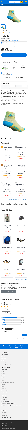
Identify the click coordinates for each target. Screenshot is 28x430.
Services (12, 5)
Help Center (22, 345)
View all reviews (5, 312)
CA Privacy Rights (5, 401)
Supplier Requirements (6, 364)
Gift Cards (3, 377)
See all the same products (21, 279)
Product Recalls (4, 390)
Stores (2, 371)
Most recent (8, 328)
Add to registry (21, 77)
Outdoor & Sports (14, 88)
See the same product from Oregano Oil (18, 199)
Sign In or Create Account (10, 345)
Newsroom (3, 358)
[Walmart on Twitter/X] (5, 418)
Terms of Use (4, 397)
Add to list (7, 77)
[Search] (22, 2)
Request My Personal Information (8, 403)
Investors (3, 360)
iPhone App (3, 410)
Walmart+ (3, 375)
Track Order (10, 347)
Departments (6, 5)
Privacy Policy (4, 399)
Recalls (2, 386)
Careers (3, 356)
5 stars (2, 317)
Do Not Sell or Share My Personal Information (11, 405)
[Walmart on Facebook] (2, 418)
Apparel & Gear (22, 88)
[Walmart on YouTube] (8, 418)
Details (12, 74)
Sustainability (4, 362)
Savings (17, 5)
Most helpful (4, 331)
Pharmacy (3, 384)
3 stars (2, 320)
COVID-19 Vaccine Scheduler (7, 382)
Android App (4, 412)
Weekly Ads (19, 347)
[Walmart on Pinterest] (10, 418)
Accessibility (4, 388)
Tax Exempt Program (5, 392)
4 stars (2, 319)
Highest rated (17, 328)
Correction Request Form (8, 292)
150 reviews (11, 32)
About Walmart (4, 354)
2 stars (2, 322)
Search (24, 335)
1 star (3, 324)
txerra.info (13, 42)
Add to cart (14, 55)
